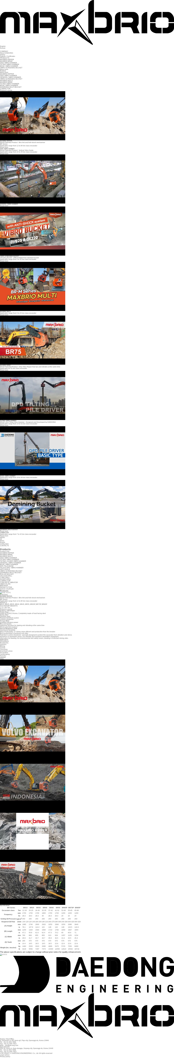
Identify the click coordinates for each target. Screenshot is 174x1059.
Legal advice (5, 1055)
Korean (2, 48)
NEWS (2, 537)
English (3, 46)
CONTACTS (4, 546)
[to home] (87, 44)
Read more (4, 147)
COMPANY (4, 51)
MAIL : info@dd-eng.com (9, 1045)
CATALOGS (4, 544)
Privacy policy (5, 1057)
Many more (4, 72)
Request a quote (6, 609)
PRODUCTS (4, 58)
